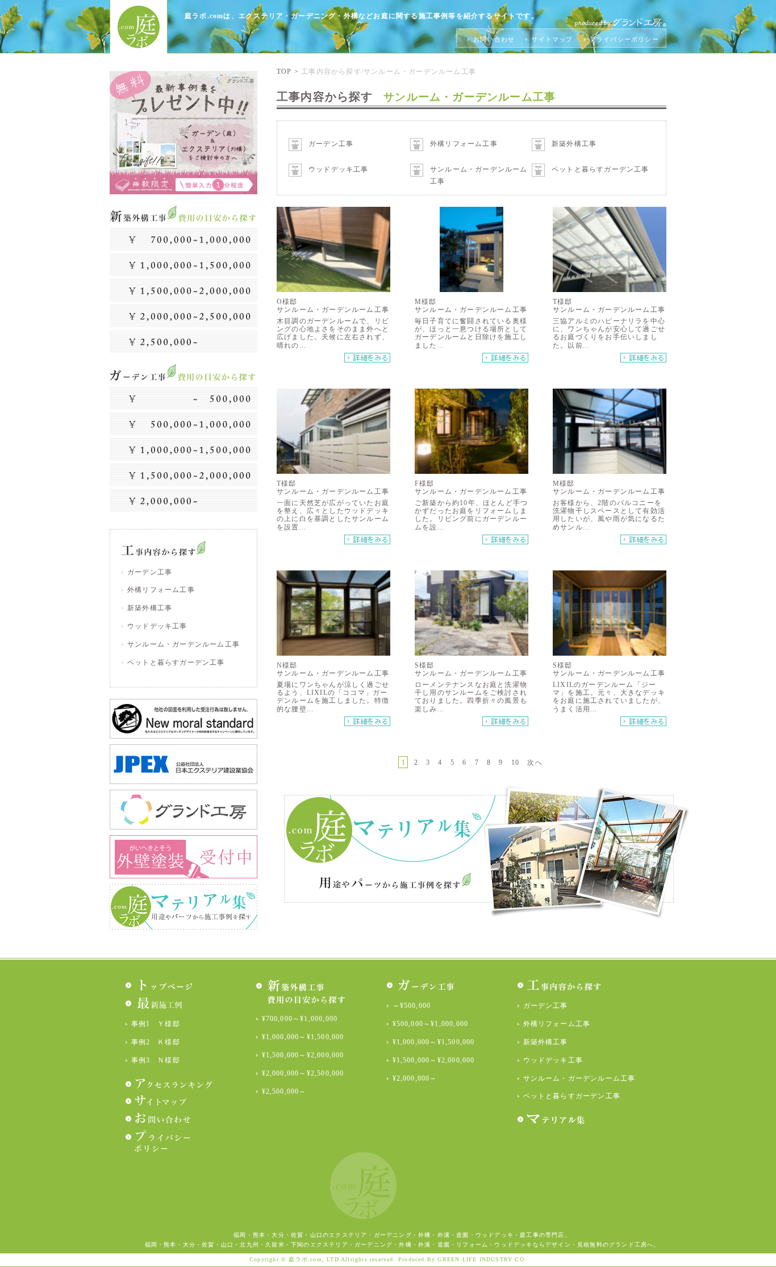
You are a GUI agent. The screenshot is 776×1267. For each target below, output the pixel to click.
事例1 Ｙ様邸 (155, 1024)
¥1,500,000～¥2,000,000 (303, 1055)
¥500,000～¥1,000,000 (431, 1024)
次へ (534, 762)
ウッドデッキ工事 (157, 626)
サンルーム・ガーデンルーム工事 (183, 644)
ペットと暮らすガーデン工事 (176, 662)
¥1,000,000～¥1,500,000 (303, 1037)
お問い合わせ (495, 39)
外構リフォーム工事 (161, 590)
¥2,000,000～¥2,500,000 (303, 1073)
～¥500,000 (412, 1006)
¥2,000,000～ (415, 1078)
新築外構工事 (149, 608)
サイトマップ (553, 39)
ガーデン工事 (149, 572)
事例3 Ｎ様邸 (155, 1060)
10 (515, 762)
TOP (285, 72)
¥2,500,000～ (284, 1091)
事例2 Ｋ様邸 (155, 1042)
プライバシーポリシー (624, 39)
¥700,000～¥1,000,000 (300, 1019)
